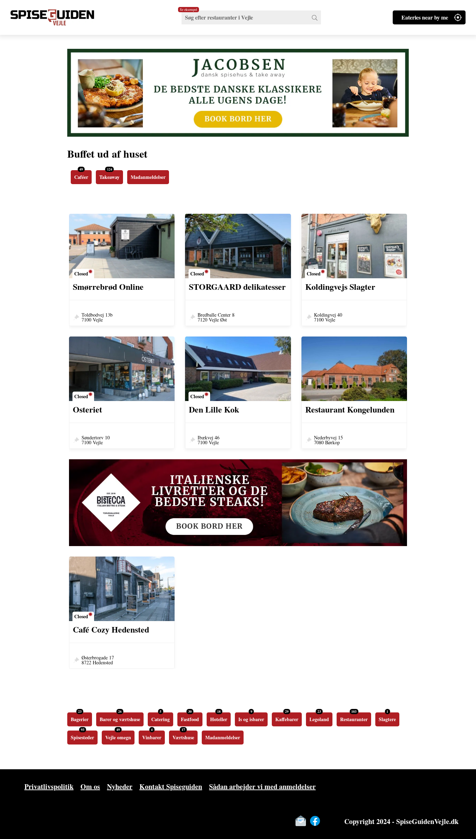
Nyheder (119, 786)
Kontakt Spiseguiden (170, 786)
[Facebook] (315, 821)
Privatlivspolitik (49, 786)
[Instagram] (329, 821)
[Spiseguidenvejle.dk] (61, 17)
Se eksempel (188, 9)
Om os (90, 786)
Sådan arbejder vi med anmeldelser (262, 786)
